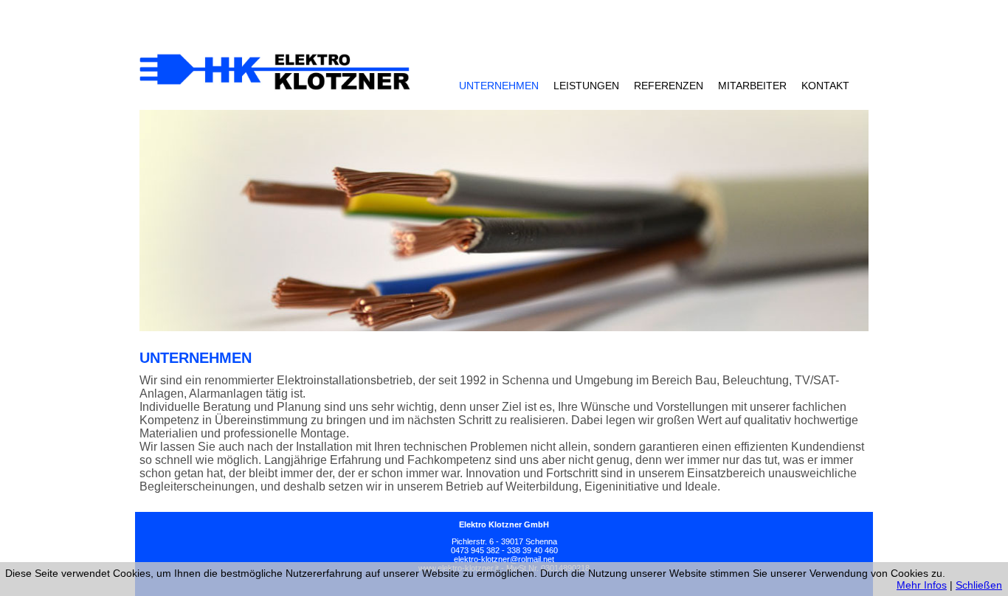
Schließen (979, 585)
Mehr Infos (922, 585)
